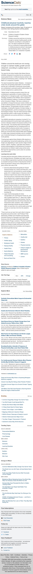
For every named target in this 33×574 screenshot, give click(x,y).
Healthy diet (24, 237)
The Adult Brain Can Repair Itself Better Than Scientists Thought (14, 487)
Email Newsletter (8, 518)
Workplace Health (9, 243)
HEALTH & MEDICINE (6, 429)
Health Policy (7, 248)
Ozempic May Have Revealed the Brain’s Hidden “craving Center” (15, 483)
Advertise (24, 555)
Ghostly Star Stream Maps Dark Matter (12, 404)
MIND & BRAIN (4, 438)
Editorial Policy (15, 557)
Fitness (6, 238)
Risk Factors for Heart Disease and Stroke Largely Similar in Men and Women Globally (15, 334)
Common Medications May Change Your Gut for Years (17, 466)
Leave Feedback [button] (8, 548)
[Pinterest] (15, 54)
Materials (3, 266)
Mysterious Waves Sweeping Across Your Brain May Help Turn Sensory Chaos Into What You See (16, 479)
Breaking (3, 396)
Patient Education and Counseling (9, 254)
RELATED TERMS (23, 231)
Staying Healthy (8, 246)
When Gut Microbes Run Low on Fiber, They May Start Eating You (17, 501)
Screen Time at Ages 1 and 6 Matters (12, 409)
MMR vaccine (24, 254)
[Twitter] (12, 54)
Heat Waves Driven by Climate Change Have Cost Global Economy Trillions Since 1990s (15, 322)
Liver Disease (6, 436)
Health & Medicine (7, 235)
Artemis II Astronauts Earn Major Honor (12, 417)
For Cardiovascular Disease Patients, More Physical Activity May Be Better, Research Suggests (16, 361)
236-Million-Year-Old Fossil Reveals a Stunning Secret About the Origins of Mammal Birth (16, 389)
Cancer (23, 256)
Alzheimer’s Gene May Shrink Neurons (12, 421)
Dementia (5, 444)
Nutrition (23, 240)
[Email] (20, 54)
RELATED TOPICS (6, 231)
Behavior (4, 441)
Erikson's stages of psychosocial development (26, 249)
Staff (11, 555)
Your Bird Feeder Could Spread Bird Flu (13, 402)
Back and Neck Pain (9, 258)
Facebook (6, 532)
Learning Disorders (7, 446)
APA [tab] (22, 276)
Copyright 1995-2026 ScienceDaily (11, 559)
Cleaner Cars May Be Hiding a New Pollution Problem (16, 382)
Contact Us (6, 550)
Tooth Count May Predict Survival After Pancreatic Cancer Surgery (15, 473)
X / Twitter (6, 534)
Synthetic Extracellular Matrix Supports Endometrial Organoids (16, 299)
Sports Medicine (8, 251)
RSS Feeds (6, 520)
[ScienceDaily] (11, 3)
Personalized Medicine (8, 431)
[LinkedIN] (17, 54)
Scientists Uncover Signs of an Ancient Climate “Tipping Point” (16, 385)
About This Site (5, 555)
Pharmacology (6, 434)
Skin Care (5, 456)
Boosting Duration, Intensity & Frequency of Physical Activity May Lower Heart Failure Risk (14, 347)
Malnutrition (24, 234)
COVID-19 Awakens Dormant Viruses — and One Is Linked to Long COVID (16, 497)
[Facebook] (9, 54)
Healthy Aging (8, 240)
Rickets (23, 242)
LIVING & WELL (4, 448)
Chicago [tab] (28, 276)
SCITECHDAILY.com (12, 373)
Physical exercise (25, 245)
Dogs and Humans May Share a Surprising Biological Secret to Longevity (15, 378)
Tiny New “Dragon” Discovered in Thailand (14, 419)
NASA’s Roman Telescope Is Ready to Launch (15, 414)
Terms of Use (23, 557)
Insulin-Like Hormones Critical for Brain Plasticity (15, 311)
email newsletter (23, 9)
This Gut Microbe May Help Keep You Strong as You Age (16, 493)
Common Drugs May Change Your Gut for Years (15, 400)
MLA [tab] (17, 276)
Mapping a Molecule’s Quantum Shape (12, 412)
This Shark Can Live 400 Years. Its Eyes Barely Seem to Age (17, 469)
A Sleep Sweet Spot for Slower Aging (12, 407)
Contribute (17, 555)
